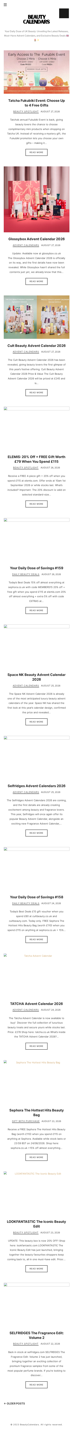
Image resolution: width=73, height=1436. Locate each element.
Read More (36, 152)
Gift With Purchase (26, 1121)
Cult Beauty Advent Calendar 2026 (36, 346)
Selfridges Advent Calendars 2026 (37, 786)
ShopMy (64, 13)
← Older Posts (14, 1403)
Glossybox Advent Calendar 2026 (36, 239)
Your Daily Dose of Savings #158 (36, 897)
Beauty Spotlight (26, 111)
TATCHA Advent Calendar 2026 (36, 1004)
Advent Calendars (26, 245)
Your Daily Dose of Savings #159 (36, 568)
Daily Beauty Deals (25, 574)
